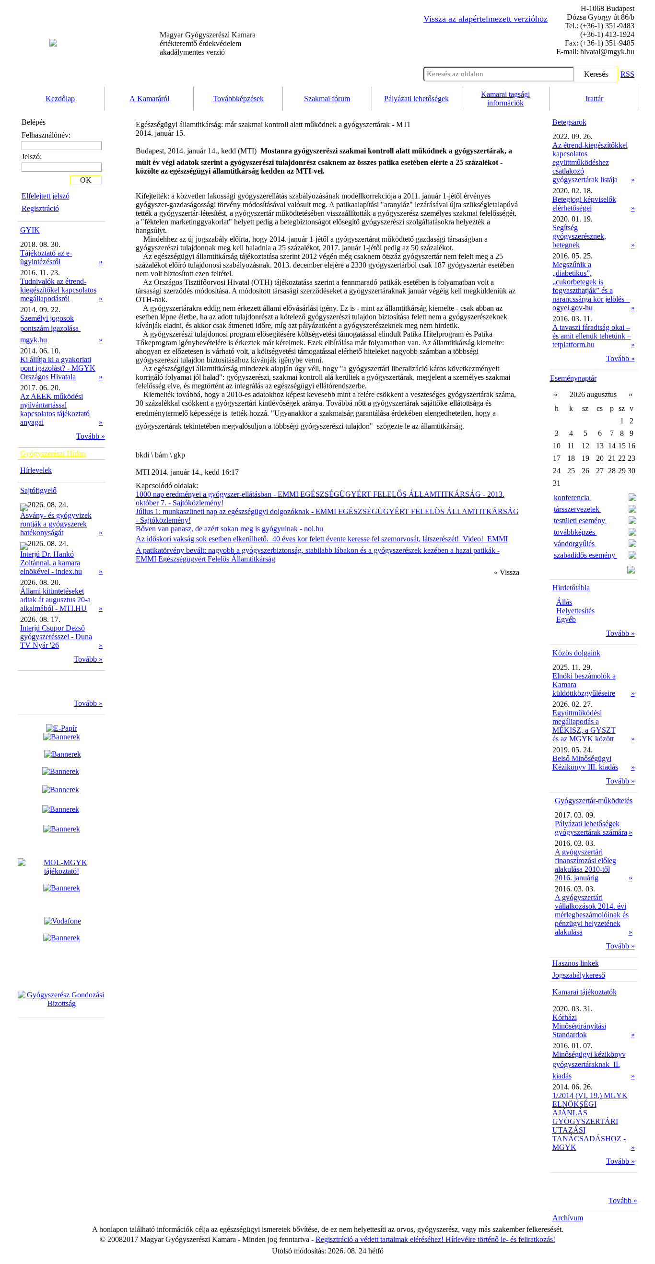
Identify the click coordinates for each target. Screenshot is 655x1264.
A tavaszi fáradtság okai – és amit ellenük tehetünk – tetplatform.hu (591, 336)
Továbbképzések (238, 98)
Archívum (567, 1218)
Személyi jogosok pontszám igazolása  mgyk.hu (50, 329)
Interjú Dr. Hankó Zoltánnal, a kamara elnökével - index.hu (51, 562)
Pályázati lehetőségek (416, 98)
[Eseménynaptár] (631, 571)
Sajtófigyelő (38, 490)
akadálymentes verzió (208, 43)
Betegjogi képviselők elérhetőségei (584, 203)
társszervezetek (577, 509)
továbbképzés (575, 532)
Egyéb (566, 619)
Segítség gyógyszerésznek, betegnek (579, 236)
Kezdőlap (60, 98)
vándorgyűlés (575, 543)
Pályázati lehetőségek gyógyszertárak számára (591, 827)
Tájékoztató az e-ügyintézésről (46, 257)
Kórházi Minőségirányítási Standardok (579, 1026)
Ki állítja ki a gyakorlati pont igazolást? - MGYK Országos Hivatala (57, 368)
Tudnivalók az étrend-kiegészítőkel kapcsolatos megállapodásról (58, 290)
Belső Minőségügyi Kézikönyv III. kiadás (585, 762)
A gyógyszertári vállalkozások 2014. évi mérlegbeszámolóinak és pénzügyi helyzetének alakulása (592, 914)
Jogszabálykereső (578, 975)
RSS (627, 74)
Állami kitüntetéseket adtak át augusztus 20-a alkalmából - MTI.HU (55, 599)
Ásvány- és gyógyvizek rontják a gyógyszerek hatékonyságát (56, 524)
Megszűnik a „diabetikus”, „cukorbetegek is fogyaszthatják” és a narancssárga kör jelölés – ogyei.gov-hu (591, 286)
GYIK (30, 230)
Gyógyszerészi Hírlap (53, 453)
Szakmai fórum (327, 98)
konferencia (572, 497)
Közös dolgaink (576, 653)
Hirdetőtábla (571, 588)
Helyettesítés (575, 611)
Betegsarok (569, 122)
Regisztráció (40, 208)
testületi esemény (580, 520)
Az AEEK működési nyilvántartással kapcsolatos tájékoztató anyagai (55, 409)
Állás (564, 602)
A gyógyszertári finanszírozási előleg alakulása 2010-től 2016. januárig (585, 865)
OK (86, 180)
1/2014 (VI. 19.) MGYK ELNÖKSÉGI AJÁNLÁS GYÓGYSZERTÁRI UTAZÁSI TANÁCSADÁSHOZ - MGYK (590, 1121)
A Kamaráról (149, 98)
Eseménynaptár (573, 378)
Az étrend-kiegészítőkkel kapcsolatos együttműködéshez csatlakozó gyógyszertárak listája (590, 162)
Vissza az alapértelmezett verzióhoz (485, 18)
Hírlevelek (36, 470)
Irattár (594, 98)
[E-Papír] (61, 732)
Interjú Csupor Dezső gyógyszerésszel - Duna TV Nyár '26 (56, 636)
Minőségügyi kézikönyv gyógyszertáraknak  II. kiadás (589, 1065)
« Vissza (506, 572)
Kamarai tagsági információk (505, 98)
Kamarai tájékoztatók (584, 992)
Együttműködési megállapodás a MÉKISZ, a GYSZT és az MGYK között (584, 726)
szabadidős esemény (585, 555)
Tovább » (90, 436)
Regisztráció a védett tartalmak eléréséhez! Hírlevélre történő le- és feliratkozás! (435, 1239)
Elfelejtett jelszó (46, 196)
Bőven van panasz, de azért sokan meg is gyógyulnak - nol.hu (229, 529)
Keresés (596, 74)
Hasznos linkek (575, 963)
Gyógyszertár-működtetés (593, 800)
